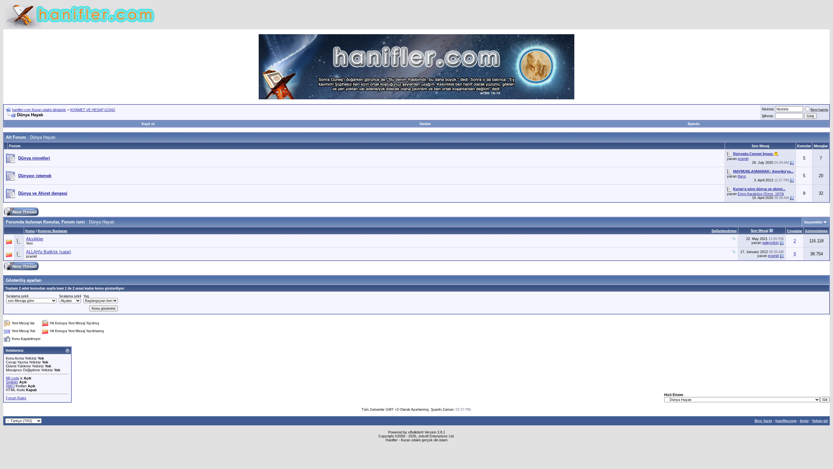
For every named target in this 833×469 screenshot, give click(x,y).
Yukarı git (820, 421)
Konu (30, 231)
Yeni (29, 243)
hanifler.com (786, 421)
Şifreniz (767, 116)
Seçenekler (813, 222)
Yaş (86, 296)
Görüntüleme (816, 231)
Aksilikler (34, 238)
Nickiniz (768, 109)
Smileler (12, 382)
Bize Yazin (763, 421)
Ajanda (694, 124)
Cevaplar (794, 231)
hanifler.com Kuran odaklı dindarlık (39, 110)
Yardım (425, 124)
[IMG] (10, 386)
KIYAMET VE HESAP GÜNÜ (92, 110)
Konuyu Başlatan (52, 231)
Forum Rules (16, 398)
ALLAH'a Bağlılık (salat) (48, 251)
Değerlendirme (724, 231)
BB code (12, 378)
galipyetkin (770, 243)
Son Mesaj (759, 231)
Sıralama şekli (17, 296)
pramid (743, 159)
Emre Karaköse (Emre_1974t (761, 194)
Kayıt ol (148, 124)
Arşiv (804, 421)
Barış (742, 176)
